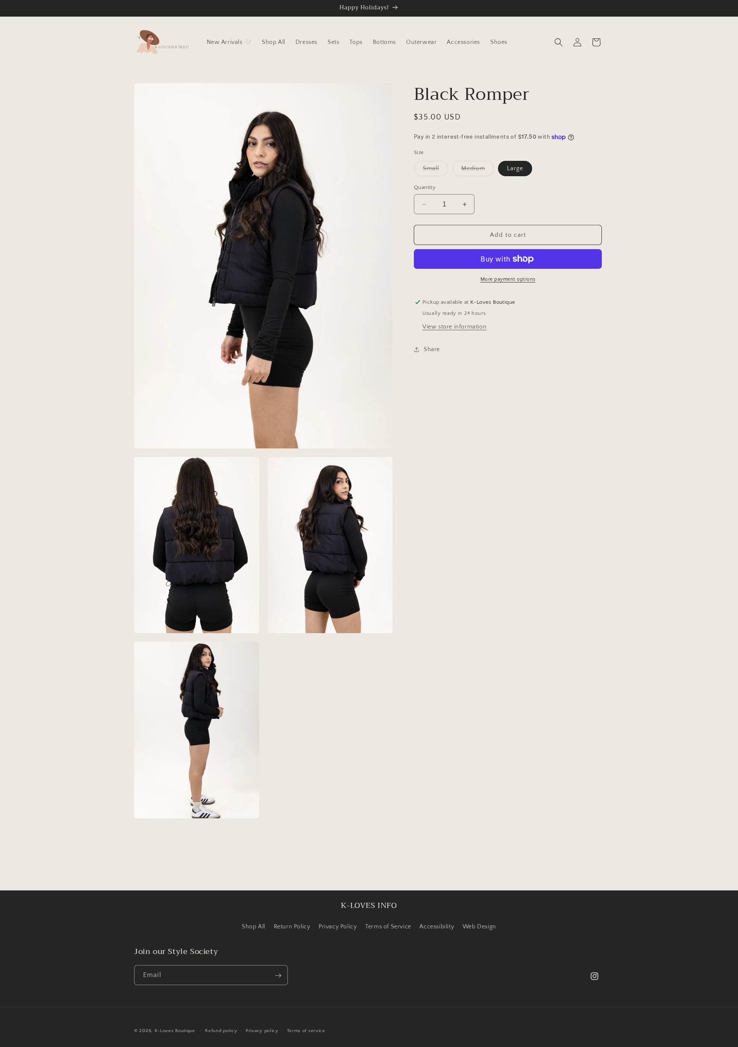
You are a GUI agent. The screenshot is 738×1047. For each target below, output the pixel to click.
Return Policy (292, 926)
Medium (477, 170)
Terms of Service (388, 926)
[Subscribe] (278, 976)
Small (435, 170)
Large (515, 168)
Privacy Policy (338, 926)
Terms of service (306, 1030)
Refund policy (221, 1030)
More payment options (508, 279)
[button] (558, 42)
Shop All (253, 926)
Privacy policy (262, 1030)
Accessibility (436, 926)
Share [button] (432, 349)
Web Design (479, 926)
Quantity (425, 187)
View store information (454, 326)
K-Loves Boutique (175, 1030)
